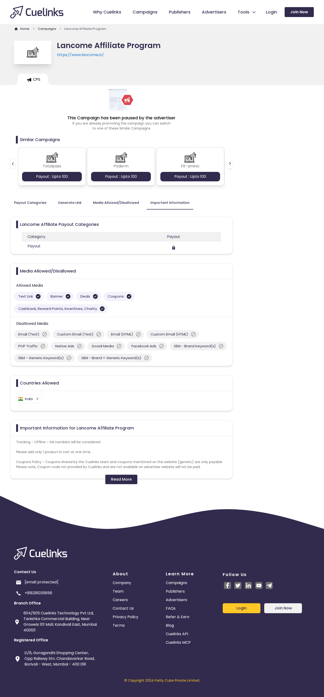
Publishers (175, 591)
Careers (120, 600)
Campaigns (176, 582)
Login (241, 608)
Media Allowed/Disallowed (116, 202)
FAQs (171, 608)
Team (118, 591)
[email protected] (41, 582)
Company (122, 582)
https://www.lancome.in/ (80, 55)
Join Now (299, 12)
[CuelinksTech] (269, 585)
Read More (121, 479)
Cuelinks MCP (178, 642)
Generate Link (70, 202)
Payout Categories (30, 202)
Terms (119, 625)
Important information (170, 202)
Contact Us (123, 608)
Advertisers (176, 600)
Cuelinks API (177, 634)
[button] (13, 164)
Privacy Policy (125, 617)
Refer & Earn (177, 617)
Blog (170, 625)
